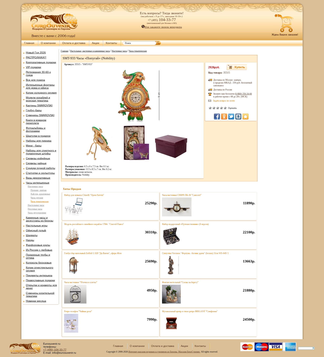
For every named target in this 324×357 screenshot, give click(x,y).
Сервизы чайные (36, 163)
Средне (218, 108)
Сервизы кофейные (38, 158)
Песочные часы (35, 209)
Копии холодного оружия (41, 92)
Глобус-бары (34, 110)
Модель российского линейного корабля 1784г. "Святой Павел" (94, 224)
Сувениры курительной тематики (40, 295)
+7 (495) (54, 349)
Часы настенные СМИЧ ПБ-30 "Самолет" (181, 195)
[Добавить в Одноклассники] (224, 116)
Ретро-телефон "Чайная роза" (78, 311)
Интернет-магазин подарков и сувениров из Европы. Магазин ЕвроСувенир (164, 351)
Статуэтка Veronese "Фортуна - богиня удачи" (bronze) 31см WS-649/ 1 (195, 253)
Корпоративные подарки (41, 62)
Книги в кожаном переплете (36, 122)
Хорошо (221, 108)
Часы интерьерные (37, 182)
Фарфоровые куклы (38, 245)
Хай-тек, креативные (40, 194)
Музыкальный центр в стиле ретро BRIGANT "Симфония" (190, 311)
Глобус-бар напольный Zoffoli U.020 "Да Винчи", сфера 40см (93, 253)
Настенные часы (35, 186)
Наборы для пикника (38, 140)
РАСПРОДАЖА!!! (36, 57)
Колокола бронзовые (39, 262)
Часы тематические (40, 201)
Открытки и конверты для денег (41, 287)
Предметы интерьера (39, 275)
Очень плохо (210, 108)
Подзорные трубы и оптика (38, 256)
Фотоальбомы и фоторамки (35, 129)
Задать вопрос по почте (224, 100)
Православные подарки (40, 280)
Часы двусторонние (37, 212)
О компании (48, 42)
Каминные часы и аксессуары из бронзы (39, 219)
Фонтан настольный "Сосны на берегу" (180, 282)
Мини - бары (33, 145)
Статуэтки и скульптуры (40, 172)
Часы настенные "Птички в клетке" (80, 282)
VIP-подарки (33, 67)
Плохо (214, 108)
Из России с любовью (39, 249)
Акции (95, 42)
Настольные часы (36, 205)
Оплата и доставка (73, 42)
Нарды (30, 240)
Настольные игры (36, 225)
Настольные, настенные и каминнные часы (90, 50)
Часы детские (37, 197)
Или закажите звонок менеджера (163, 27)
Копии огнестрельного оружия (39, 269)
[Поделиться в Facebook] (217, 116)
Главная (29, 42)
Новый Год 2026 (36, 52)
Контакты (111, 42)
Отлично (225, 108)
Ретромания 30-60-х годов (38, 74)
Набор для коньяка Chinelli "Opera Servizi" (84, 195)
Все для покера (35, 79)
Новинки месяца (36, 300)
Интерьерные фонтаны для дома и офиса (40, 86)
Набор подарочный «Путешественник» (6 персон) (185, 224)
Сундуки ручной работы (40, 168)
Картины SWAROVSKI (39, 105)
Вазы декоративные (38, 177)
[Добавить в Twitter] (231, 116)
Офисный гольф (36, 230)
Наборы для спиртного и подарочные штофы (41, 152)
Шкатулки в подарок (38, 135)
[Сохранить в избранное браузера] (245, 116)
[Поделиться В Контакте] (238, 116)
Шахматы (32, 235)
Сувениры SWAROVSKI (40, 115)
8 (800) (243, 93)
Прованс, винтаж (38, 190)
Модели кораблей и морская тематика (38, 99)
